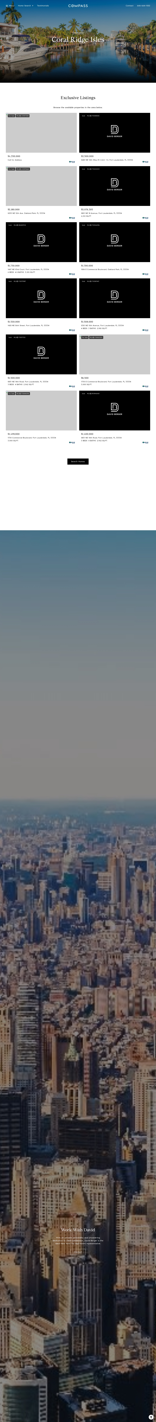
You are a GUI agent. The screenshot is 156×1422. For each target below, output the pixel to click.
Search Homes (78, 461)
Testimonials (43, 6)
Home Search (24, 6)
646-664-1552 (143, 6)
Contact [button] (78, 1252)
